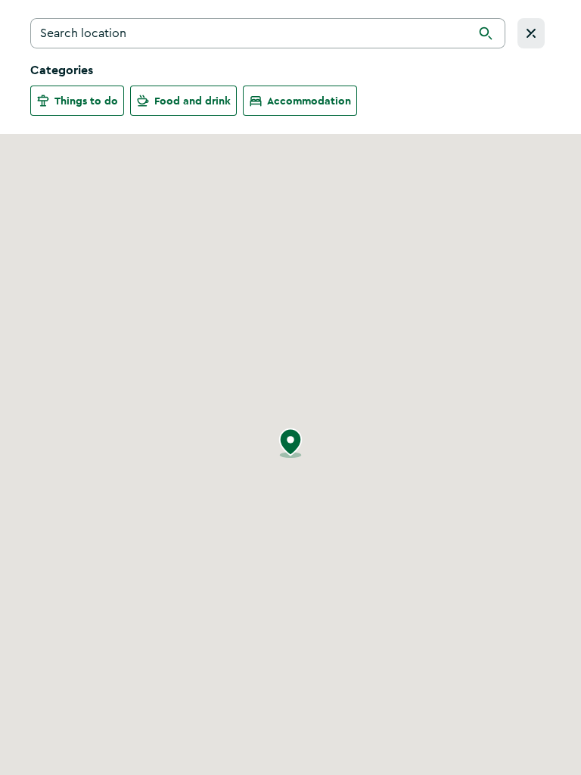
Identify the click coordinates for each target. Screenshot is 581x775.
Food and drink (192, 100)
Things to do (86, 100)
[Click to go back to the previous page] (531, 33)
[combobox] (267, 33)
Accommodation (309, 100)
